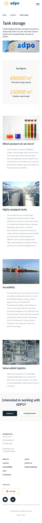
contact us (9, 413)
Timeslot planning (30, 467)
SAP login (12, 491)
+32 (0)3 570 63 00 (29, 413)
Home (4, 15)
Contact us (28, 463)
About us (6, 459)
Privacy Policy (21, 515)
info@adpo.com (8, 449)
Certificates (7, 475)
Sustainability (7, 467)
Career (26, 459)
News (4, 471)
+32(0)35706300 (9, 451)
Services (13, 15)
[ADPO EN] (11, 4)
